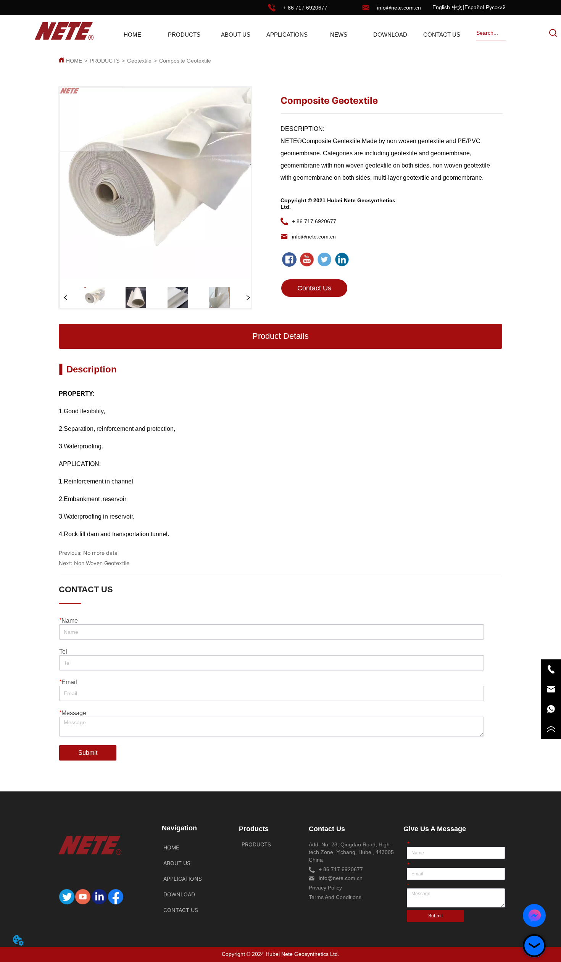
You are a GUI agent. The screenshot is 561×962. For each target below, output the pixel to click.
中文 (457, 7)
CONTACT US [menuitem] (441, 34)
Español (474, 7)
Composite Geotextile (185, 61)
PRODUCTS (104, 61)
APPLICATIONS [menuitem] (287, 34)
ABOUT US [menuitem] (235, 34)
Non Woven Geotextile (101, 563)
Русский (496, 7)
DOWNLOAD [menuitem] (390, 34)
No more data (100, 552)
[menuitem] (184, 34)
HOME (74, 61)
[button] (184, 35)
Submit (87, 752)
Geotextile (139, 61)
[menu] (287, 34)
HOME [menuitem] (132, 34)
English (441, 7)
